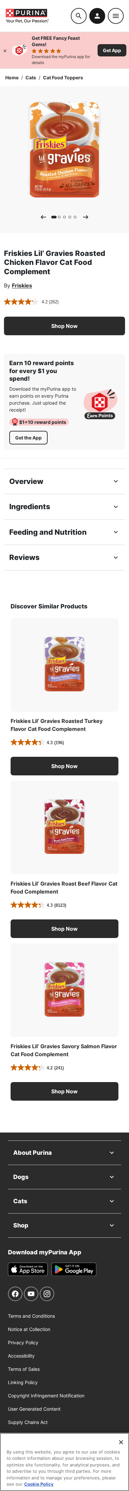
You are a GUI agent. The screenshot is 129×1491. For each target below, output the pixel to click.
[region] (64, 1462)
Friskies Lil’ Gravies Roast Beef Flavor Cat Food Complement (64, 887)
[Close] (5, 50)
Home (12, 77)
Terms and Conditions (31, 1316)
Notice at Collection (29, 1329)
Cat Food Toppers (63, 77)
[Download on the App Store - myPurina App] (28, 1269)
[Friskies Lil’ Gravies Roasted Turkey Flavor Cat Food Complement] (64, 665)
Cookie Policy (39, 1484)
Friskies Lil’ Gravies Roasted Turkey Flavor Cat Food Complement (57, 725)
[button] (64, 326)
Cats (30, 77)
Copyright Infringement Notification (46, 1395)
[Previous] (43, 217)
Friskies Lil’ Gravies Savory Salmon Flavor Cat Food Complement (64, 1050)
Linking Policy (23, 1382)
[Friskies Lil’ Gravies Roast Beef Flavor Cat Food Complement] (64, 827)
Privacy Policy (23, 1342)
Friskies (22, 285)
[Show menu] (116, 16)
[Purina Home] (38, 15)
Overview (26, 481)
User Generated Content (34, 1409)
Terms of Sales (24, 1369)
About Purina (32, 1152)
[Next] (86, 217)
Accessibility (21, 1356)
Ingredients (29, 506)
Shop (20, 1225)
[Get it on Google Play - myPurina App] (74, 1269)
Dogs (20, 1176)
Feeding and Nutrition (48, 532)
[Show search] (79, 16)
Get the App (28, 437)
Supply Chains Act (28, 1422)
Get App (112, 50)
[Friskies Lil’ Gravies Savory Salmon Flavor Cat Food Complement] (64, 990)
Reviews (24, 557)
